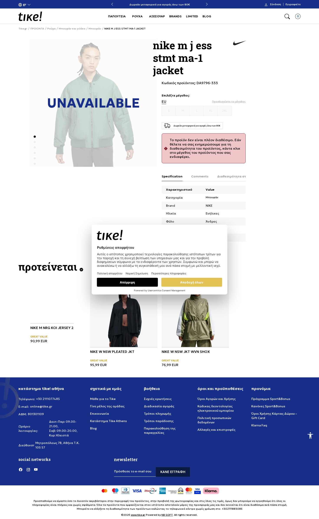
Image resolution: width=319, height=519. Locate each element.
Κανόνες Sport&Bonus (268, 406)
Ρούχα (51, 28)
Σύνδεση (275, 4)
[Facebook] (20, 469)
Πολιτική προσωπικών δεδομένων (214, 420)
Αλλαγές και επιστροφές (216, 430)
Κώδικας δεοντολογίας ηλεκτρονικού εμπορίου (215, 408)
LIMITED (192, 16)
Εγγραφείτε (293, 4)
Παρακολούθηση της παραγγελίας (160, 430)
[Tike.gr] (30, 16)
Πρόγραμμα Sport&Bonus (270, 399)
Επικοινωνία (99, 414)
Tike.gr (22, 28)
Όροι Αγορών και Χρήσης (216, 399)
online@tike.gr (41, 406)
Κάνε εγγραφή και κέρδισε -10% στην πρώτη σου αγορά (174, 4)
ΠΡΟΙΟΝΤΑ (37, 28)
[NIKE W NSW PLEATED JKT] (123, 313)
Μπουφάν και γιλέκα (72, 28)
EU (164, 102)
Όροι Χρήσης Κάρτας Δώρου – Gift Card (274, 416)
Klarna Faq (259, 425)
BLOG (206, 16)
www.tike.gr (138, 514)
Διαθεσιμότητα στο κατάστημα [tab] (242, 176)
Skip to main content (36, 5)
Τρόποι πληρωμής (157, 414)
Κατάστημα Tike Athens (108, 421)
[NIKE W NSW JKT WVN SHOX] (195, 313)
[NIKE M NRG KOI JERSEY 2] (52, 301)
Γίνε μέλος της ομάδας (107, 406)
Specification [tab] (172, 176)
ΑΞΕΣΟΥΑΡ (157, 16)
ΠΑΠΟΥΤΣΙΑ (117, 16)
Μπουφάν (95, 28)
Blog (93, 428)
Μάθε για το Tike (103, 399)
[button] (24, 4)
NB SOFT (167, 514)
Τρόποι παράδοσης (159, 421)
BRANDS (175, 16)
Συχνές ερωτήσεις (158, 399)
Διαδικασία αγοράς (159, 406)
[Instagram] (28, 469)
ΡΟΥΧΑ (137, 16)
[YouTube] (36, 469)
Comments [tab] (200, 176)
